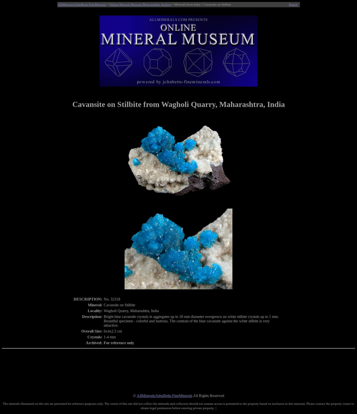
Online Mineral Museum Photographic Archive (140, 4)
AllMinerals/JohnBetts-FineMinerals (82, 4)
